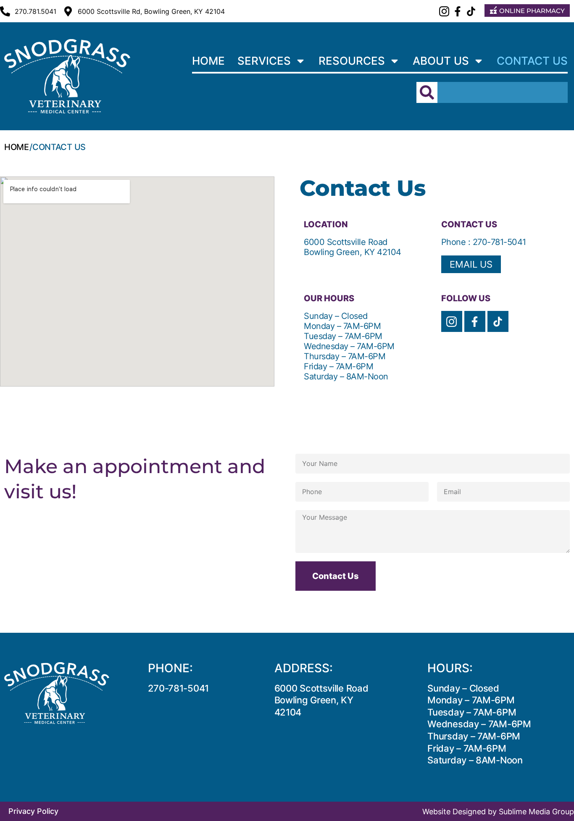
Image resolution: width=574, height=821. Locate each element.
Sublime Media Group (536, 811)
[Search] (426, 92)
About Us (441, 60)
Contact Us (532, 60)
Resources (352, 60)
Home (208, 60)
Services (264, 60)
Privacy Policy (33, 811)
